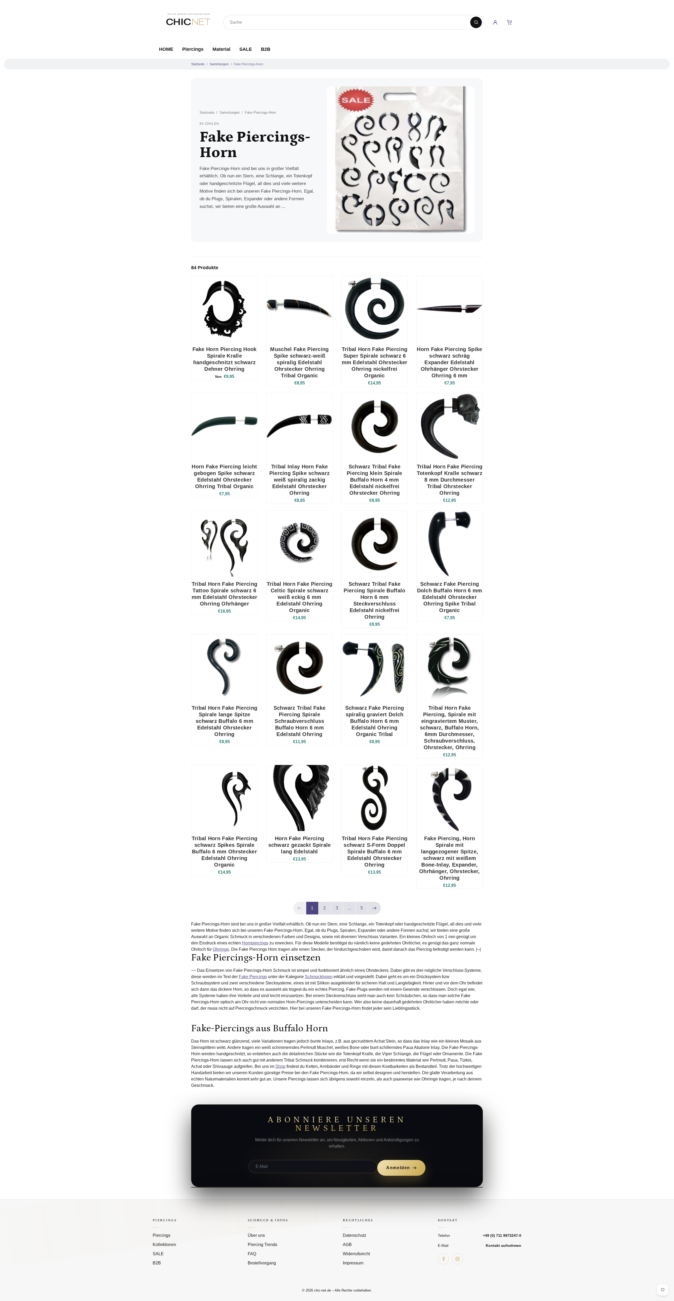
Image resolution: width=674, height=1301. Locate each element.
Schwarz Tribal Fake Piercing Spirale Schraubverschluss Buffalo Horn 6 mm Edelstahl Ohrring (300, 721)
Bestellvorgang (262, 1263)
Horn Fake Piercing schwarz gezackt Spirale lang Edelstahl (299, 844)
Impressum (353, 1263)
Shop (280, 1066)
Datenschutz (354, 1235)
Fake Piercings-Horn (248, 64)
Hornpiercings (255, 943)
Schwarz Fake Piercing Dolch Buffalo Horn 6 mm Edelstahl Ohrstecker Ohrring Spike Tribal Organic (449, 597)
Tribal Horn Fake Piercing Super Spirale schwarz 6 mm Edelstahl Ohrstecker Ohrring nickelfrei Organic (375, 362)
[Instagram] (457, 1258)
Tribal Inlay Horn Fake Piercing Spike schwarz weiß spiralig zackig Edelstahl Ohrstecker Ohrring (299, 480)
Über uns (256, 1235)
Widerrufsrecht (356, 1254)
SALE (245, 49)
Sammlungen (219, 64)
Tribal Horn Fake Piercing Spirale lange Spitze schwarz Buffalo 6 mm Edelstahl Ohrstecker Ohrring (224, 721)
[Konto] (495, 22)
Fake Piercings (253, 976)
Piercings (193, 49)
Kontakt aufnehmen (503, 1245)
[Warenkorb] (509, 22)
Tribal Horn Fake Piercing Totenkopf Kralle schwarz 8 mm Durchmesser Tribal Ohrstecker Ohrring (450, 480)
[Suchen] (476, 22)
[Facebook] (443, 1258)
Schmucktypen (319, 976)
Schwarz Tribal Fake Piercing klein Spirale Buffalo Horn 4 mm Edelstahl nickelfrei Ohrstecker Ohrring (374, 480)
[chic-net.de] (188, 21)
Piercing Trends (262, 1244)
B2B (265, 49)
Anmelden (398, 1167)
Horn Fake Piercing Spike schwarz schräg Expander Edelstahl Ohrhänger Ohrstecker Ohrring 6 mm (449, 362)
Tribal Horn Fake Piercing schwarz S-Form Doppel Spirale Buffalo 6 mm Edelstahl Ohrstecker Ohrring (375, 851)
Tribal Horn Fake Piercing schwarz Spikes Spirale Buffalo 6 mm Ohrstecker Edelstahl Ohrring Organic (224, 851)
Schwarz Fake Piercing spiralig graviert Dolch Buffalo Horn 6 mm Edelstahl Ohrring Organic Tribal (374, 721)
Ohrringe (221, 949)
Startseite (198, 64)
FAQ (252, 1254)
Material (221, 49)
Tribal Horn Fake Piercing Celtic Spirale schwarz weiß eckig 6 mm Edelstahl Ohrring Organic (300, 597)
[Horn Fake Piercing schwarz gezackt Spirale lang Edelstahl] (299, 798)
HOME (166, 49)
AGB (347, 1244)
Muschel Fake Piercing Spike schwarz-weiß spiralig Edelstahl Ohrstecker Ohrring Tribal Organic (299, 362)
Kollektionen (164, 1244)
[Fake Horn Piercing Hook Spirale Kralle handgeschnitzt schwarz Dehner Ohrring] (224, 309)
